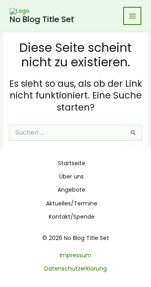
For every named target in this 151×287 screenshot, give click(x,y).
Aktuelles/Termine (71, 203)
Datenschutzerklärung (75, 268)
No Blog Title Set (42, 19)
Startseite (71, 163)
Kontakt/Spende (72, 217)
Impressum (75, 255)
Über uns (71, 176)
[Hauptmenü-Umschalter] (132, 16)
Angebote (71, 190)
